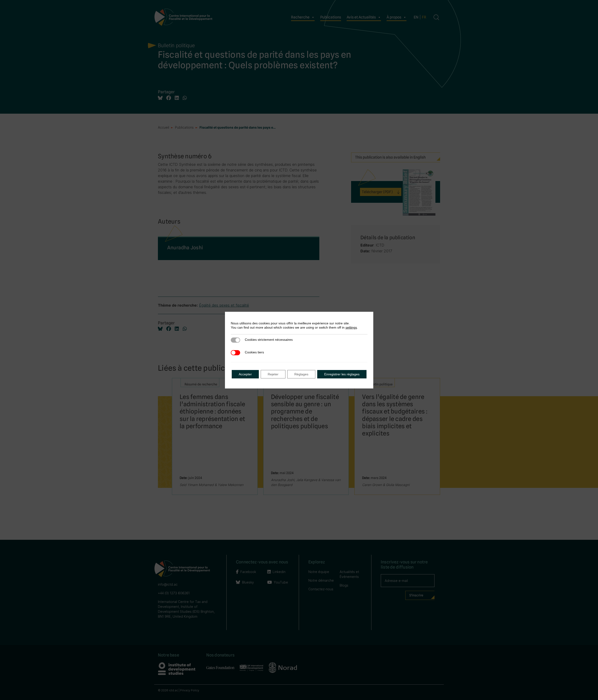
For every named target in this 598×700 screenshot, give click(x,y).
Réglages (301, 374)
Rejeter (273, 374)
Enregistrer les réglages (342, 374)
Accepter (245, 374)
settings (351, 327)
